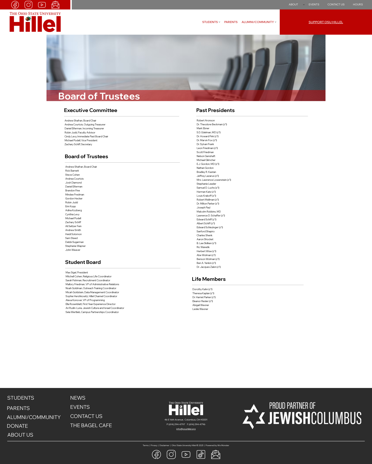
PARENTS (18, 408)
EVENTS (80, 407)
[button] (358, 4)
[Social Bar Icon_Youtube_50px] (41, 4)
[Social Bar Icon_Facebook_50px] (15, 4)
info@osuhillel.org (186, 428)
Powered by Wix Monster (217, 445)
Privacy (154, 445)
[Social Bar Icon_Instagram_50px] (28, 4)
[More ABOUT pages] (304, 4)
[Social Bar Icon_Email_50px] (55, 4)
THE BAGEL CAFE (91, 425)
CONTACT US (86, 416)
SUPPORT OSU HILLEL (326, 22)
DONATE (17, 426)
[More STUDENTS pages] (219, 22)
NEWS (77, 398)
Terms (146, 445)
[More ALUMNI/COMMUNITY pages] (275, 22)
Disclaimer (165, 445)
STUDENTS (20, 398)
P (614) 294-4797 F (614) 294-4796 (186, 424)
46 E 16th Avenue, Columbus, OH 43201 (185, 419)
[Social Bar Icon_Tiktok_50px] (201, 454)
